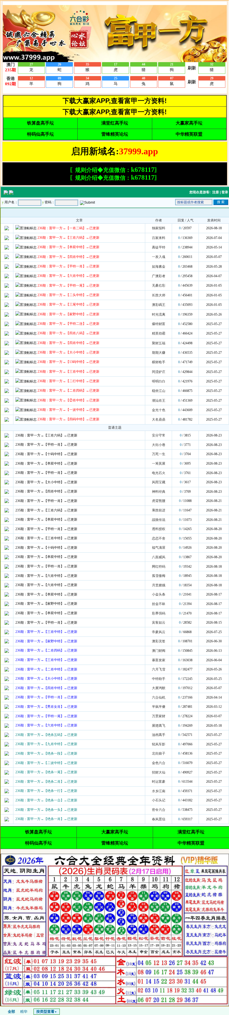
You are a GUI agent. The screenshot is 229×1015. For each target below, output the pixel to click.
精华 (23, 1011)
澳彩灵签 (158, 641)
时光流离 (158, 314)
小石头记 (158, 800)
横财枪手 (158, 362)
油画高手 (158, 735)
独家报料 (158, 228)
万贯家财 (158, 716)
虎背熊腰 (158, 501)
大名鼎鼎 (158, 419)
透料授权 (158, 529)
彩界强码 (158, 613)
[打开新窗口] (6, 228)
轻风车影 (158, 744)
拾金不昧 (158, 604)
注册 (215, 192)
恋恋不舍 (158, 538)
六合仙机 (158, 697)
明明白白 (158, 381)
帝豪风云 (158, 632)
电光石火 (158, 473)
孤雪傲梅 (158, 576)
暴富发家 (158, 660)
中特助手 (158, 679)
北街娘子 (158, 753)
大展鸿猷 (158, 688)
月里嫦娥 (158, 585)
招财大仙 (158, 772)
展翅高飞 (158, 726)
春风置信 (158, 819)
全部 (11, 1011)
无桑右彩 (158, 285)
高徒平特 (158, 247)
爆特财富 (158, 324)
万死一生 (158, 454)
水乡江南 (158, 791)
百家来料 (158, 238)
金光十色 (158, 410)
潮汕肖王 (158, 400)
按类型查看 (46, 1011)
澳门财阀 (158, 651)
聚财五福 (158, 343)
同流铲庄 (158, 372)
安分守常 (158, 435)
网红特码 (158, 567)
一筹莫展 (158, 463)
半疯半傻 (158, 707)
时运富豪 (158, 782)
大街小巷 (158, 445)
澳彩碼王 (158, 305)
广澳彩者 (158, 276)
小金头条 (158, 594)
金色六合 (158, 763)
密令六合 (158, 810)
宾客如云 (158, 622)
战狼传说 (158, 520)
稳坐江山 (158, 391)
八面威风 (158, 557)
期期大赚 (158, 353)
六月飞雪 (158, 669)
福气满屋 (158, 548)
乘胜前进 (158, 510)
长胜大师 (158, 295)
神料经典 (158, 492)
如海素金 (158, 267)
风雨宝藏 (158, 482)
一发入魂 (158, 257)
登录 (224, 192)
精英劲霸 (158, 333)
